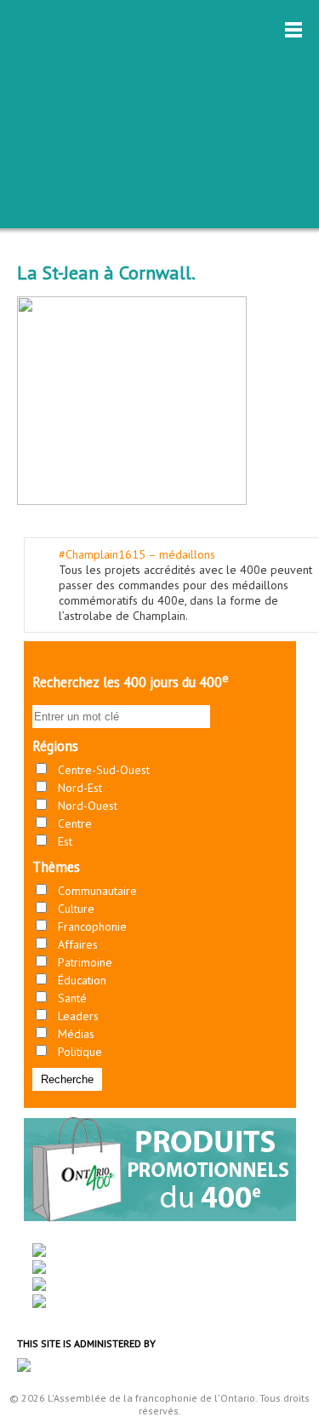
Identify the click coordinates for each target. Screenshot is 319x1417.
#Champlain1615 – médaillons (137, 554)
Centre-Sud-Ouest (104, 769)
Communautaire (97, 890)
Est (65, 841)
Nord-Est (80, 787)
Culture (76, 908)
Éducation (82, 980)
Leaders (78, 1016)
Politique (80, 1051)
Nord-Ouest (87, 805)
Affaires (78, 944)
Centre (75, 823)
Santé (72, 998)
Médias (76, 1033)
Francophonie (92, 926)
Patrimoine (85, 962)
